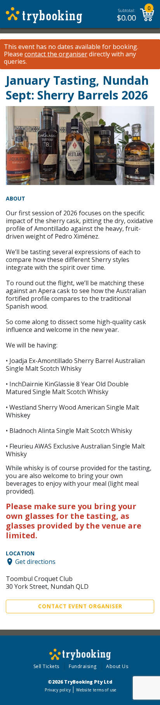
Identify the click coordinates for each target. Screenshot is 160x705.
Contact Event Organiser (80, 606)
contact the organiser (55, 54)
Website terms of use (96, 690)
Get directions (35, 561)
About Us (117, 666)
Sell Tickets (46, 666)
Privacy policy (58, 690)
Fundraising (83, 666)
